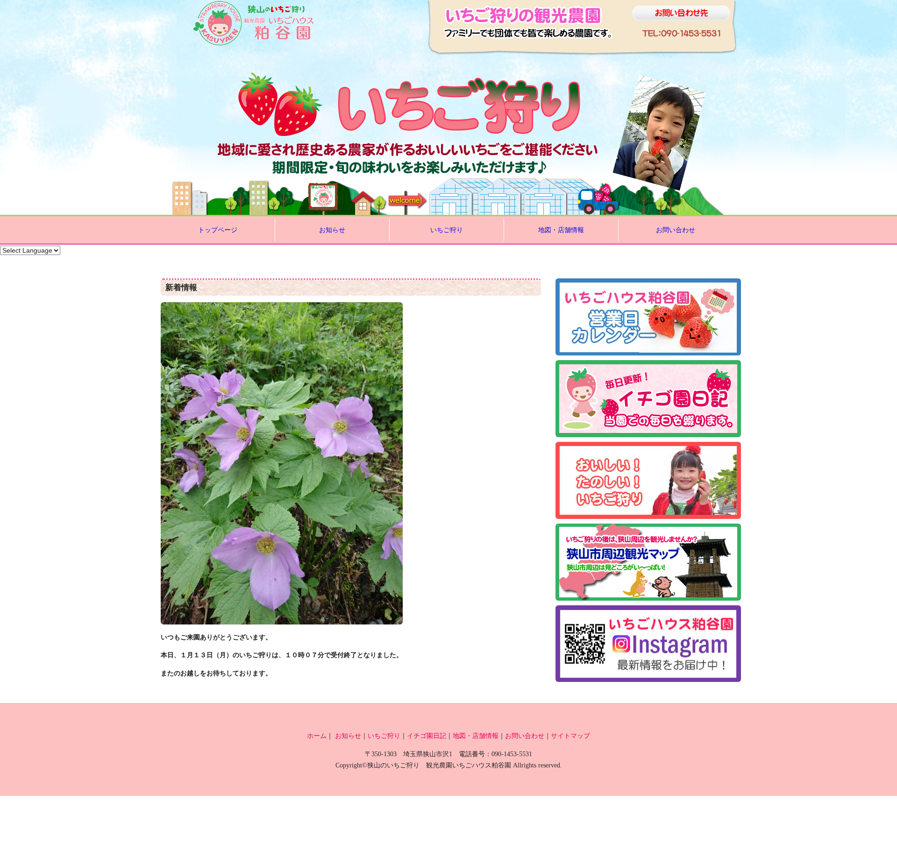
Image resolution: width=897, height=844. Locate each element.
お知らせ (332, 230)
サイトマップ (570, 735)
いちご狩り (446, 230)
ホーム (317, 735)
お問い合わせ (675, 230)
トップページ (217, 230)
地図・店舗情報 (561, 230)
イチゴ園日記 (426, 735)
